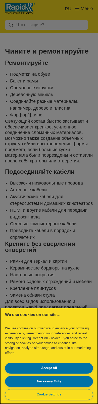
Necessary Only (49, 381)
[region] (49, 356)
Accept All (49, 368)
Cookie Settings (49, 394)
